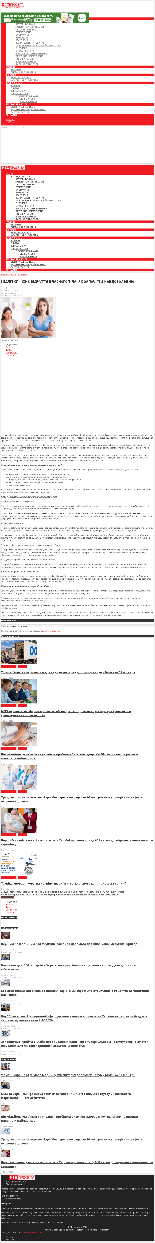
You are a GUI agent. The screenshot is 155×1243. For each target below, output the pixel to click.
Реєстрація (6, 1203)
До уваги (11, 75)
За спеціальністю (20, 21)
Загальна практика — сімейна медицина (38, 45)
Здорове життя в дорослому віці (29, 109)
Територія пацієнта (16, 104)
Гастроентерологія (26, 29)
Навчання (16, 69)
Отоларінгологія (25, 51)
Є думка (15, 88)
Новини (10, 67)
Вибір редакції (8, 274)
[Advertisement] (77, 146)
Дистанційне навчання (23, 72)
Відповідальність (14, 1184)
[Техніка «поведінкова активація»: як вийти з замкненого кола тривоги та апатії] (19, 875)
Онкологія (21, 48)
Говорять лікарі (19, 93)
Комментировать (9, 290)
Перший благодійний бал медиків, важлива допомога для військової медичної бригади (70, 944)
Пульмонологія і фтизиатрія (31, 53)
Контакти (11, 115)
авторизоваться (53, 631)
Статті (9, 18)
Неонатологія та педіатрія (30, 43)
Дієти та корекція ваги (23, 107)
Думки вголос (14, 83)
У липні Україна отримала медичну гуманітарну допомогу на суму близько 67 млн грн (68, 672)
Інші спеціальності (26, 61)
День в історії (27, 99)
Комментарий (7, 897)
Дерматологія (23, 32)
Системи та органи (21, 112)
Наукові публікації (25, 24)
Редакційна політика (16, 1181)
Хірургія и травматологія (29, 56)
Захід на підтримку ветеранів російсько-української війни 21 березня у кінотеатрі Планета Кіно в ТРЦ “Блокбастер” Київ (62, 891)
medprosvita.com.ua (33, 1232)
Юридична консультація (24, 80)
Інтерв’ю (15, 85)
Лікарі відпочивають (27, 96)
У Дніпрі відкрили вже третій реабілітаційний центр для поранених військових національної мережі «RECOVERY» (59, 894)
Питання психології (27, 64)
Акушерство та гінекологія (30, 26)
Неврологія (22, 37)
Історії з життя (28, 101)
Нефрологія (22, 40)
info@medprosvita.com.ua (99, 1229)
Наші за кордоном (21, 77)
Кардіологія (22, 34)
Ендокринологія (25, 59)
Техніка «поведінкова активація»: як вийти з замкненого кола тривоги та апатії (63, 883)
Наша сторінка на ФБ (11, 1198)
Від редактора (18, 91)
